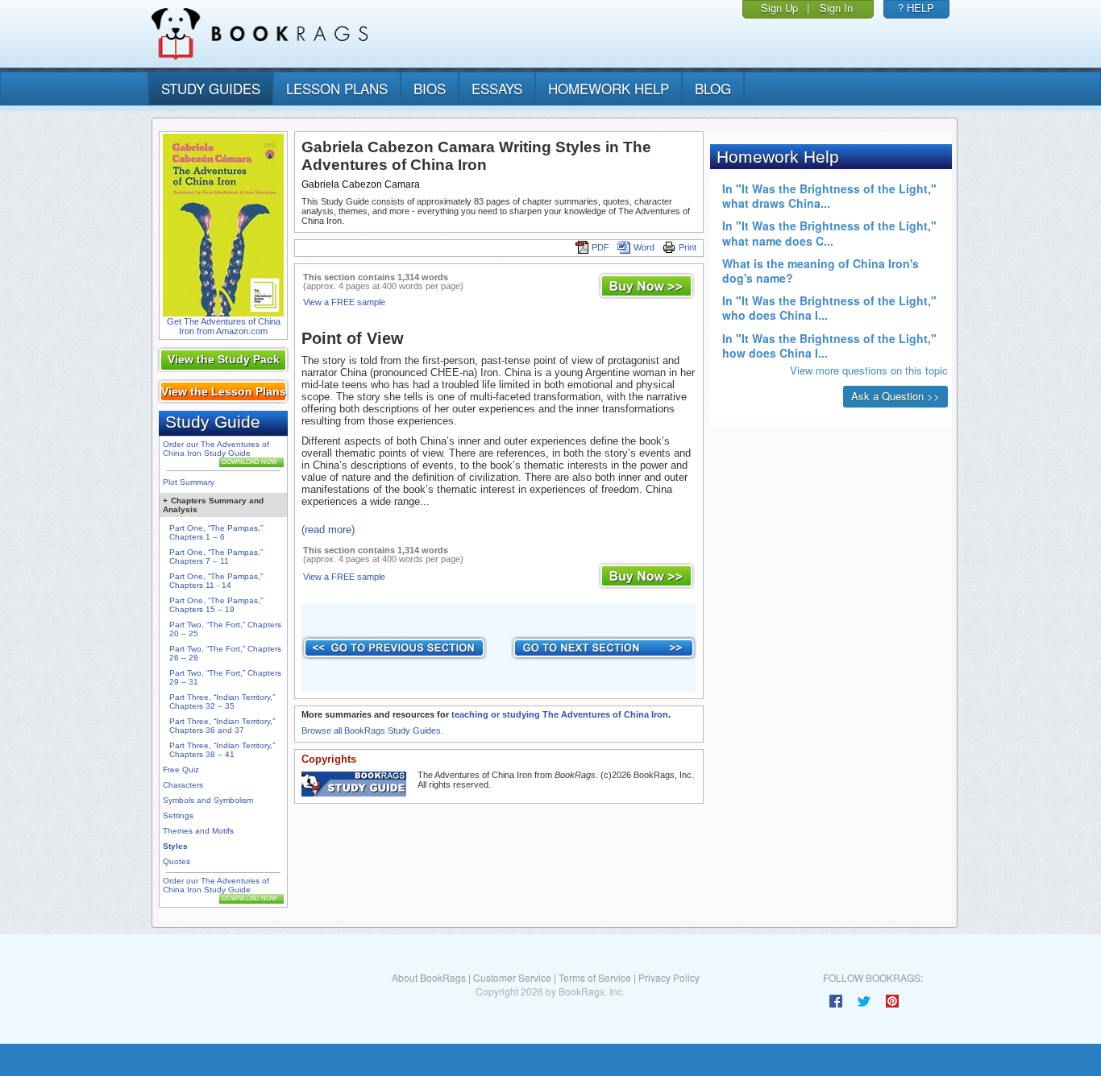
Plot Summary (188, 482)
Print (687, 247)
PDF (600, 247)
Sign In (836, 7)
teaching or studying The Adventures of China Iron (559, 714)
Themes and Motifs (198, 830)
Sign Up (779, 7)
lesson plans (337, 88)
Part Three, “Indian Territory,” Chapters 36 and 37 (222, 726)
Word (644, 247)
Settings (178, 815)
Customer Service (512, 977)
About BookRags (429, 977)
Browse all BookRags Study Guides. (372, 730)
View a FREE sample (344, 302)
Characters (183, 784)
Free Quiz (181, 769)
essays (497, 88)
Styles (175, 846)
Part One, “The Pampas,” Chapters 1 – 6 (216, 532)
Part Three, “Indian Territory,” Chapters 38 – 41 (222, 750)
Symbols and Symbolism (208, 800)
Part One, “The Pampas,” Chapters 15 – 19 (216, 605)
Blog (713, 88)
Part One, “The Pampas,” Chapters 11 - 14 (216, 581)
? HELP (916, 7)
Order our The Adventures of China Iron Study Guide (216, 448)
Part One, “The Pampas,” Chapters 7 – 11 (216, 556)
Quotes (176, 861)
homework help (608, 88)
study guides (210, 88)
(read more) (328, 530)
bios (429, 88)
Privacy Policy (669, 977)
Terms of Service (595, 977)
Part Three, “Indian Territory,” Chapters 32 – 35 (222, 701)
